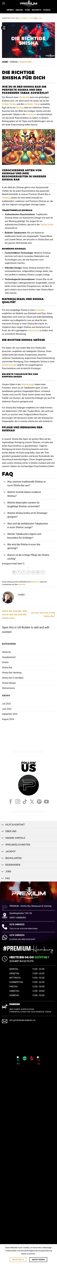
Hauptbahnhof (9, 657)
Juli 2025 (6, 703)
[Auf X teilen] (23, 572)
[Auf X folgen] (32, 802)
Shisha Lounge (9, 365)
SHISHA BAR (26, 62)
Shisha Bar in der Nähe (12, 678)
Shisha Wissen (9, 683)
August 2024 (8, 719)
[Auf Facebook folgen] (10, 802)
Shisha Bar (24, 97)
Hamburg (6, 198)
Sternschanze (8, 688)
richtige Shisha (9, 104)
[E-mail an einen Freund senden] (33, 572)
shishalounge (28, 384)
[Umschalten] (4, 482)
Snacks (19, 10)
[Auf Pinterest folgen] (39, 802)
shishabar (40, 310)
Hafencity (6, 652)
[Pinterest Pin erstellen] (38, 572)
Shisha (46, 10)
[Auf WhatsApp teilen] (14, 572)
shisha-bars (33, 330)
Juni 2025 (6, 709)
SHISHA (13, 62)
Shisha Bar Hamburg (11, 672)
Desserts (36, 10)
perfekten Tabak (32, 104)
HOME (5, 62)
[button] (3, 3)
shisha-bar (31, 114)
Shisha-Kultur (46, 224)
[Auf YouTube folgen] (46, 802)
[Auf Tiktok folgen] (25, 802)
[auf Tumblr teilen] (43, 572)
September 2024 (9, 714)
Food (27, 10)
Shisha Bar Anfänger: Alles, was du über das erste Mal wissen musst (14, 614)
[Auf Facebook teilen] (19, 572)
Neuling (20, 107)
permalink (21, 584)
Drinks (10, 10)
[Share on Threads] (28, 572)
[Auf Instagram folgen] (17, 802)
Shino (39, 18)
